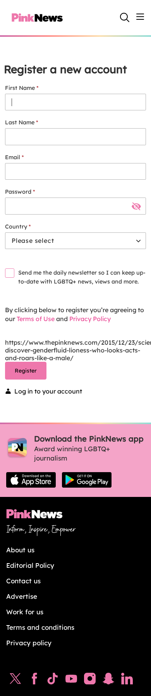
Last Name (19, 122)
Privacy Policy (90, 319)
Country (16, 226)
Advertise (21, 596)
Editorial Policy (30, 565)
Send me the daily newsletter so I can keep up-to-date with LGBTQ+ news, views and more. (82, 277)
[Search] (124, 17)
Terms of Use (36, 319)
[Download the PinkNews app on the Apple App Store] (31, 480)
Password (18, 191)
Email (12, 157)
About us (20, 550)
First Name (20, 87)
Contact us (23, 581)
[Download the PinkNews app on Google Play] (87, 480)
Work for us (24, 612)
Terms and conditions (40, 627)
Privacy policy (28, 643)
